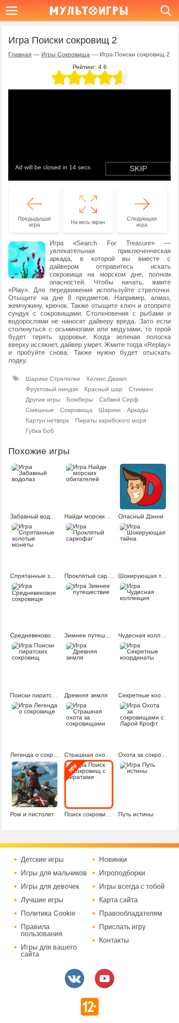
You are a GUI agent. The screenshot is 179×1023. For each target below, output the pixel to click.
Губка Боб (40, 431)
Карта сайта (118, 900)
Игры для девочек (50, 886)
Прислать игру (122, 927)
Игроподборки (122, 873)
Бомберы (79, 399)
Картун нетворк (47, 420)
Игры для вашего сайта (49, 951)
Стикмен (141, 389)
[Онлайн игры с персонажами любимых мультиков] (89, 10)
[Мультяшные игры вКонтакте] (74, 978)
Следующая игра (142, 222)
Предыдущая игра (34, 222)
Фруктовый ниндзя (52, 389)
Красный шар (103, 389)
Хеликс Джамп (106, 379)
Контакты (114, 940)
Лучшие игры (42, 900)
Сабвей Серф (119, 399)
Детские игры (42, 859)
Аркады (137, 410)
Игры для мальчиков (54, 873)
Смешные (40, 410)
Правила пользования (42, 930)
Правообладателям (130, 913)
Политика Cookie (48, 913)
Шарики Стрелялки (53, 379)
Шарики (110, 410)
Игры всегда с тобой (132, 886)
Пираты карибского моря (110, 420)
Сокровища (76, 410)
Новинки (113, 859)
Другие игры (43, 399)
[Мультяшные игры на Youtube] (104, 978)
